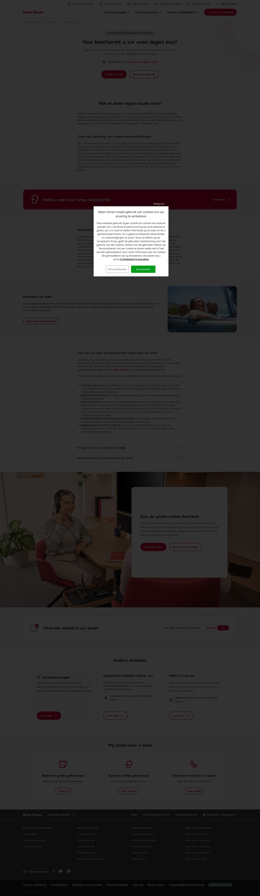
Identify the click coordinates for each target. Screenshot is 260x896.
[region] (131, 241)
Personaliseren (117, 269)
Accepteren (143, 269)
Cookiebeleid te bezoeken (134, 259)
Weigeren (159, 203)
